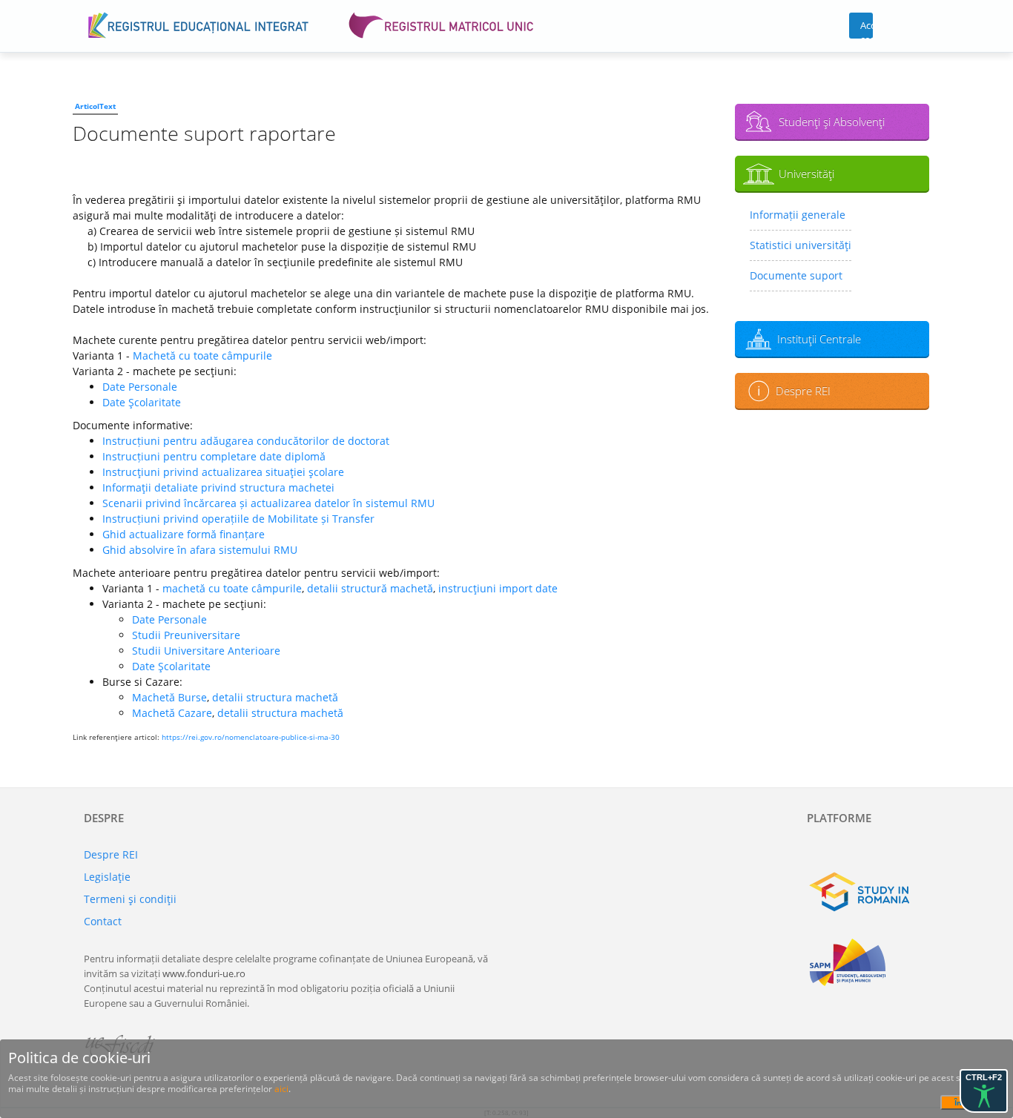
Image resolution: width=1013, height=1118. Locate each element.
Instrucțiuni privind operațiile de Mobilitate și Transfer (238, 519)
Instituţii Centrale (819, 338)
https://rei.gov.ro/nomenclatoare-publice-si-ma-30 (251, 737)
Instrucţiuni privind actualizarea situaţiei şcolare (223, 472)
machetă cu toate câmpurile (232, 588)
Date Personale (139, 387)
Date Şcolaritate (141, 402)
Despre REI (803, 390)
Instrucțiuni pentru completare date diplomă (214, 456)
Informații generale (797, 215)
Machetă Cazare (172, 713)
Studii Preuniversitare (186, 635)
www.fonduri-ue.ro (203, 973)
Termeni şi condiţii (130, 899)
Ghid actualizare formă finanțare (183, 534)
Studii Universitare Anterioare (206, 651)
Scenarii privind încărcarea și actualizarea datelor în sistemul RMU (268, 503)
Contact (103, 921)
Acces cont (866, 29)
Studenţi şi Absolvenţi (832, 121)
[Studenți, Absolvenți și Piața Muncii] (868, 962)
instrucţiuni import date (498, 588)
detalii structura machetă (275, 697)
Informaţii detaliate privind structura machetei (218, 487)
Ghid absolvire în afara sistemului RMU (199, 550)
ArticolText (95, 106)
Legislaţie (107, 877)
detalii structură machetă (370, 588)
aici (281, 1088)
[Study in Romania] (868, 892)
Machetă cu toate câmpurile (202, 355)
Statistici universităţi (800, 245)
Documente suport (796, 275)
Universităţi (806, 173)
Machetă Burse (169, 697)
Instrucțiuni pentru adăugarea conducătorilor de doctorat (245, 441)
